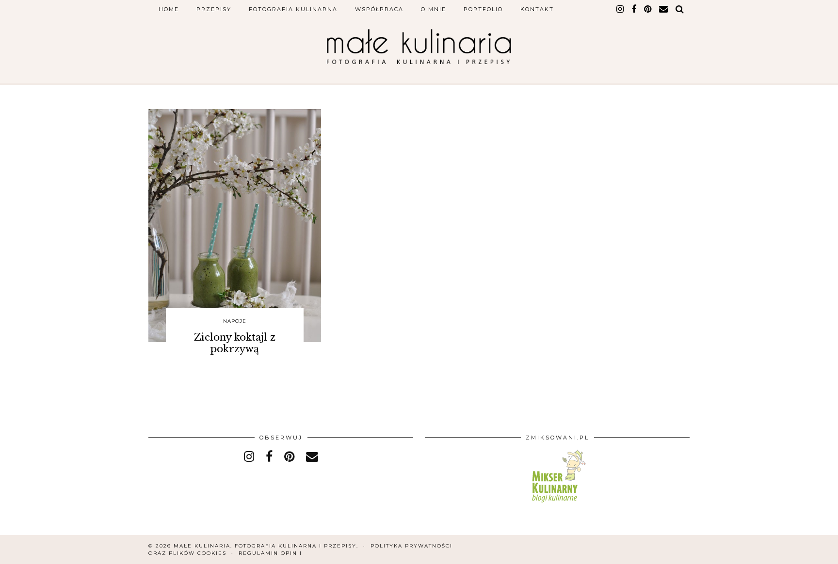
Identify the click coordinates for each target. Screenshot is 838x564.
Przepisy (213, 9)
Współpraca (379, 9)
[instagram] (620, 9)
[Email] (664, 9)
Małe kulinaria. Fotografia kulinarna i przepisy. (266, 546)
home (169, 9)
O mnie (433, 9)
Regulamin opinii (270, 553)
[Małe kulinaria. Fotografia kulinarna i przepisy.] (419, 46)
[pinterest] (648, 9)
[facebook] (634, 9)
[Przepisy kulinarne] (557, 504)
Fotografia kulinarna (293, 9)
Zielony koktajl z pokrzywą (234, 343)
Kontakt (537, 9)
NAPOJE (234, 321)
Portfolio (483, 9)
